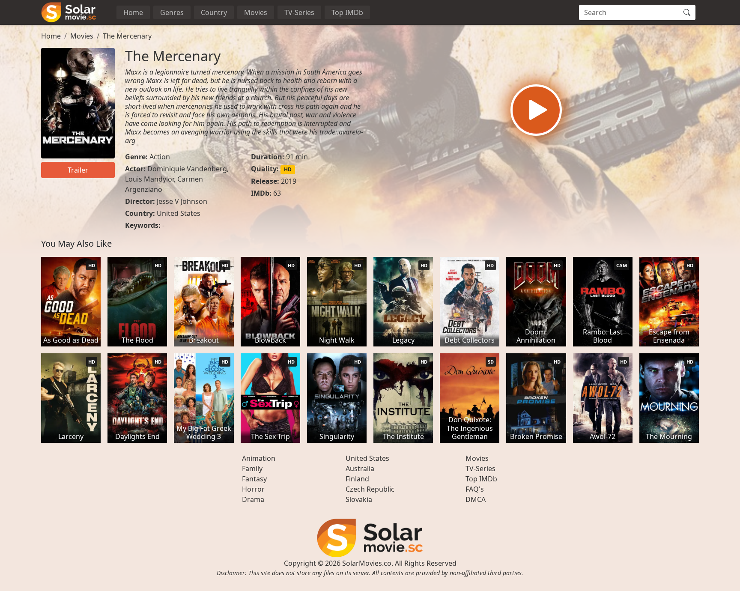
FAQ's (474, 489)
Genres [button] (172, 12)
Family (252, 468)
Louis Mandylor (149, 179)
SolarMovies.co (366, 563)
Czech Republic (370, 489)
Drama (253, 499)
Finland (357, 479)
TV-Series (299, 12)
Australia (360, 468)
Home (133, 12)
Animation (258, 458)
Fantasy (254, 479)
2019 (288, 181)
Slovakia (359, 499)
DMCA (475, 499)
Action (159, 156)
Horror (253, 489)
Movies (255, 12)
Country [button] (214, 12)
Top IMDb (347, 12)
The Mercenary (127, 36)
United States (178, 213)
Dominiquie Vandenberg (187, 168)
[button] (536, 110)
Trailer (78, 170)
